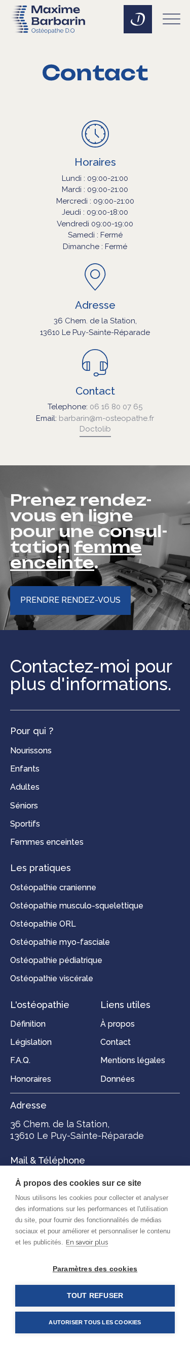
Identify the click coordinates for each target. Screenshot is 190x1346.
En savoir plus (87, 1242)
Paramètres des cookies (95, 1269)
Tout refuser (95, 1296)
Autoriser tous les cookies (95, 1322)
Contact (95, 391)
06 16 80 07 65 (116, 406)
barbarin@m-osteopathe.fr (106, 418)
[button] (172, 20)
